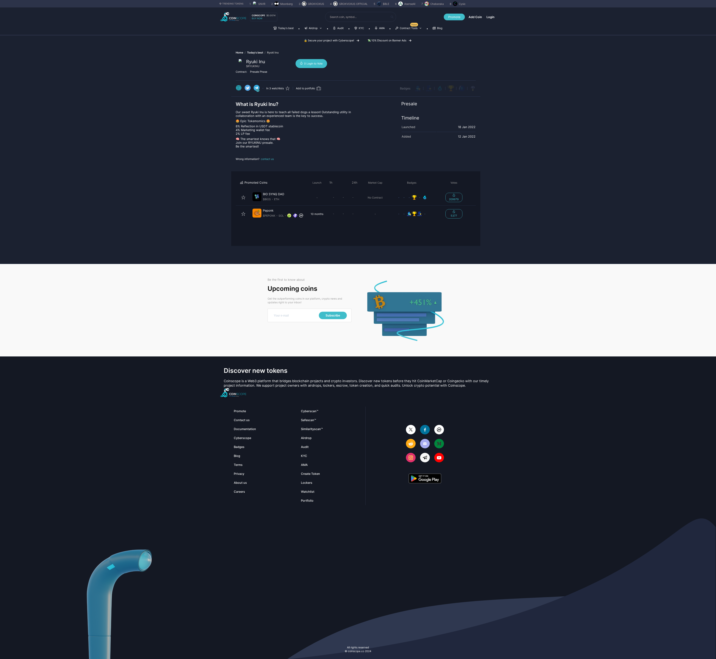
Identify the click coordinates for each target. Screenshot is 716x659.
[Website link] (239, 88)
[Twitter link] (248, 88)
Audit (305, 447)
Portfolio (307, 500)
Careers (239, 491)
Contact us (242, 420)
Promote (454, 17)
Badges (405, 88)
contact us (267, 159)
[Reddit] (410, 444)
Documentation (245, 429)
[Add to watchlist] (243, 197)
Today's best (255, 52)
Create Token (310, 474)
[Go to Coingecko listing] (289, 215)
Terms (238, 465)
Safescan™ (308, 420)
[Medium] (439, 444)
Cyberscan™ (309, 411)
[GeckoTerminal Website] (295, 215)
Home (239, 52)
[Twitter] (410, 430)
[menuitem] (283, 28)
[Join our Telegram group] (424, 458)
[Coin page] (278, 197)
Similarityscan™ (312, 429)
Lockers (306, 483)
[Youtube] (439, 458)
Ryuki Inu (273, 52)
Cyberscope (242, 438)
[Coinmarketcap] (439, 430)
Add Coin (475, 17)
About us (240, 483)
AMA (304, 465)
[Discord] (424, 444)
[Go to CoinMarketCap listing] (301, 215)
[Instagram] (410, 458)
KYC (304, 456)
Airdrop (306, 438)
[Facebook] (424, 430)
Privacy (239, 474)
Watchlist (307, 491)
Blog (237, 456)
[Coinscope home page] (233, 17)
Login (490, 17)
